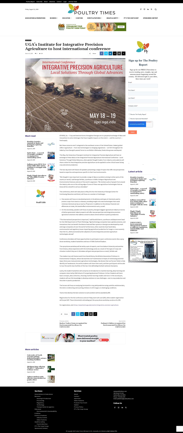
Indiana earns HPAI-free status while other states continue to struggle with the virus (36, 166)
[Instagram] (144, 9)
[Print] (119, 53)
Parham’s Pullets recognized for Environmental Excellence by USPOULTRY (113, 325)
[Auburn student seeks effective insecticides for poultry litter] (51, 379)
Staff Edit (41, 203)
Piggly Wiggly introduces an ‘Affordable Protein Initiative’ (36, 177)
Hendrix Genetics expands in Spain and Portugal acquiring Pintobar (35, 144)
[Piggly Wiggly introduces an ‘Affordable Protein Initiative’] (51, 178)
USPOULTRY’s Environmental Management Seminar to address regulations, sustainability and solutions (139, 226)
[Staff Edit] (41, 194)
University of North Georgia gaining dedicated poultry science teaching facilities (37, 357)
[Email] (115, 53)
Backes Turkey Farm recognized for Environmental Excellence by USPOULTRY (73, 325)
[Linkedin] (148, 9)
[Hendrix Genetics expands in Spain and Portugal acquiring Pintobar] (51, 144)
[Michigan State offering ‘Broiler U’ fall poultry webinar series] (51, 369)
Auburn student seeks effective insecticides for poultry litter (36, 378)
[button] (155, 9)
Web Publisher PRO (112, 431)
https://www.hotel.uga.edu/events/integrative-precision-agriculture (96, 305)
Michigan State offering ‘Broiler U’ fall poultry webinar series (36, 368)
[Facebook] (141, 9)
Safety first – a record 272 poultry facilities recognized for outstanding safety (35, 155)
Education (28, 40)
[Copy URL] (123, 53)
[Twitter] (151, 9)
